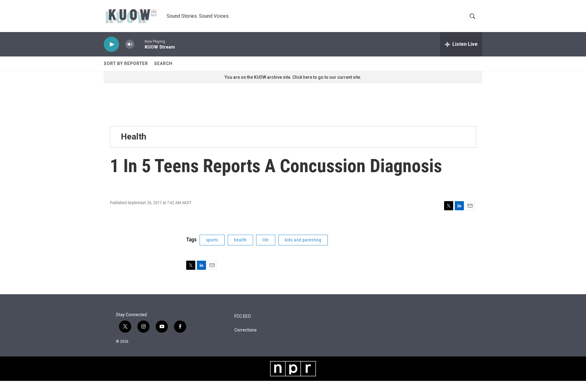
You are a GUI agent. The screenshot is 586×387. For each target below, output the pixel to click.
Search (163, 63)
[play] (111, 44)
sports (212, 239)
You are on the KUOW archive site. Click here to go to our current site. (293, 77)
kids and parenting (303, 239)
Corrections (245, 330)
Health (133, 137)
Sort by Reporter (126, 63)
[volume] (130, 44)
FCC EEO (242, 316)
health (240, 239)
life (265, 239)
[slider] (139, 44)
